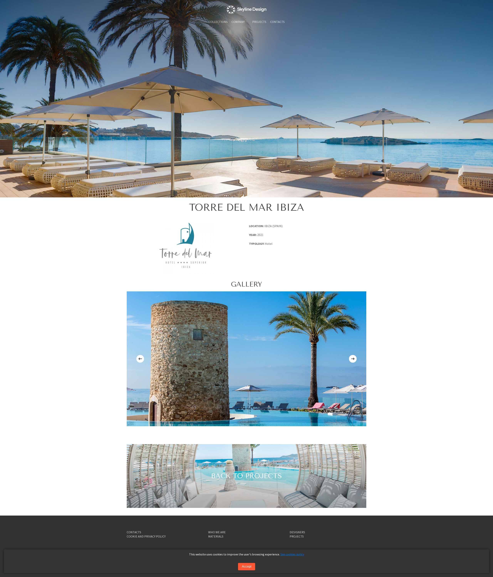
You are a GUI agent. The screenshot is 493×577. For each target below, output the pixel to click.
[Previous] (140, 359)
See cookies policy (292, 554)
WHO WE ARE (217, 532)
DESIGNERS (297, 532)
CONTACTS (134, 532)
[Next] (353, 359)
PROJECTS (297, 536)
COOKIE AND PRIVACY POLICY (146, 536)
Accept (246, 566)
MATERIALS (215, 536)
